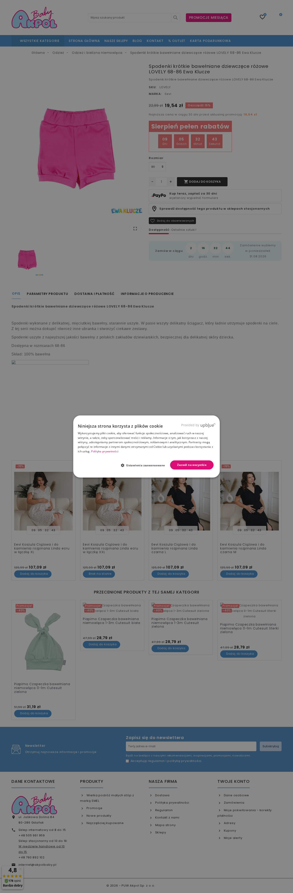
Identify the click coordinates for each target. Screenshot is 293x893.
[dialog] (146, 446)
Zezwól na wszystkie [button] (191, 465)
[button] (145, 465)
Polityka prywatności (104, 451)
